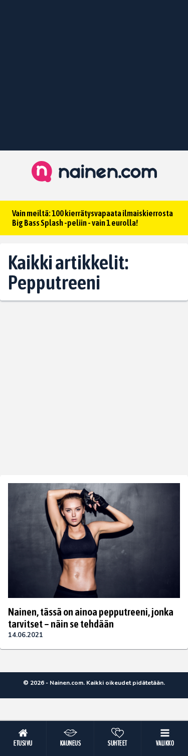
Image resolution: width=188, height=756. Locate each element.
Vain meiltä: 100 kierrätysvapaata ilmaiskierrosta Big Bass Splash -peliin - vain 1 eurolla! (92, 218)
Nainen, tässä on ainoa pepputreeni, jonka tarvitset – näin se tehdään (90, 618)
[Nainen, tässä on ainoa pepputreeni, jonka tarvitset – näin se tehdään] (94, 540)
